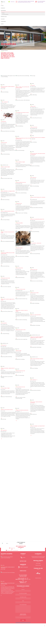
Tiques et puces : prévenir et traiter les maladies (22, 311)
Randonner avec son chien (34, 292)
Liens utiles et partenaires (5, 14)
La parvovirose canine (33, 127)
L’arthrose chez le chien (19, 267)
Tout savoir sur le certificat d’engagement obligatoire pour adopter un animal (36, 337)
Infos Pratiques (3, 10)
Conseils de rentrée (4, 142)
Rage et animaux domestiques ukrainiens (36, 358)
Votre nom (23, 589)
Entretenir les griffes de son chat (21, 182)
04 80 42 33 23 (23, 570)
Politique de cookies (38, 565)
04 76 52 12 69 (23, 561)
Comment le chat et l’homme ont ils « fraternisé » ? (37, 198)
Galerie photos (3, 21)
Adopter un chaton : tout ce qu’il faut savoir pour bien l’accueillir (22, 87)
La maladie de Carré (19, 203)
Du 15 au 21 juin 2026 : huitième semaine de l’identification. (7, 87)
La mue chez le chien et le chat (20, 289)
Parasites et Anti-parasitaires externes (7, 409)
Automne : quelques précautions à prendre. (7, 211)
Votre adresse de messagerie (23, 593)
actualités (3, 84)
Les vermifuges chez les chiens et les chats (22, 112)
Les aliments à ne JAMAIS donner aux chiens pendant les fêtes (7, 253)
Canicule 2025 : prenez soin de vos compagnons (37, 137)
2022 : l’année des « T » (33, 379)
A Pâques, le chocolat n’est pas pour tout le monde (7, 232)
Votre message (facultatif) (23, 604)
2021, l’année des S (4, 430)
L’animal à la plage (18, 350)
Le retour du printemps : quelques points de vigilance (8, 368)
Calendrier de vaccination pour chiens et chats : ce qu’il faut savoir (23, 138)
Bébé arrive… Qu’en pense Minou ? (35, 314)
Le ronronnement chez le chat (20, 386)
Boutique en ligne (4, 16)
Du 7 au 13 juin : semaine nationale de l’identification (36, 402)
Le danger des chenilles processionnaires (22, 410)
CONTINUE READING (5, 538)
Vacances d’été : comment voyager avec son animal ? (7, 299)
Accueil (2, 5)
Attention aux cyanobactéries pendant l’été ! (37, 219)
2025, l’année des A (33, 177)
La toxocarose (32, 85)
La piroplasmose (3, 121)
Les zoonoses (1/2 (3, 345)
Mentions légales (38, 563)
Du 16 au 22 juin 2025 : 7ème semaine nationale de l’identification (37, 154)
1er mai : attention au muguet (20, 161)
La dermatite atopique (19, 247)
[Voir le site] (38, 573)
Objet (23, 600)
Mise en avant (6, 343)
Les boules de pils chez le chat (20, 370)
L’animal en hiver (33, 106)
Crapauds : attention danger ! (5, 166)
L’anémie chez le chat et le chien (20, 329)
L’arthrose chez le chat (33, 269)
